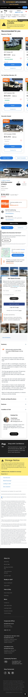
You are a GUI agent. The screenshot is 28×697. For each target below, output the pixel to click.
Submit (14, 298)
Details (12, 64)
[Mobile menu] (1, 11)
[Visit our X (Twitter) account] (9, 673)
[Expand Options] (20, 50)
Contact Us (13, 68)
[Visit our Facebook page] (5, 673)
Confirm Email (9, 296)
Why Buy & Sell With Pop (8, 568)
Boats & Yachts (4, 7)
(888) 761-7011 (19, 12)
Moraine (14, 16)
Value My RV (7, 585)
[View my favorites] (26, 12)
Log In (19, 7)
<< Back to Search (5, 180)
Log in (20, 310)
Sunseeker (3, 16)
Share (18, 184)
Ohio (9, 16)
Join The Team (7, 575)
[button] (25, 694)
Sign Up (25, 7)
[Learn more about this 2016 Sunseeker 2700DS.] (13, 125)
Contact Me (14, 434)
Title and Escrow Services (8, 572)
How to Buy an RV (8, 592)
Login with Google (14, 307)
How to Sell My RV (8, 582)
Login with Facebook (14, 304)
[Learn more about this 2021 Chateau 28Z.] (13, 43)
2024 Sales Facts (8, 605)
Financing (6, 595)
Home (2, 14)
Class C (23, 14)
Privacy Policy (16, 286)
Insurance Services (8, 610)
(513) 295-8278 (16, 419)
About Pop (6, 561)
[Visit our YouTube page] (12, 673)
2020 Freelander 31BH (9, 93)
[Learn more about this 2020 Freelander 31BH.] (13, 84)
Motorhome (16, 14)
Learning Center (7, 608)
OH (12, 250)
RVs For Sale (8, 14)
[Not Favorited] (21, 58)
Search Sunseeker (21, 158)
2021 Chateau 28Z (8, 52)
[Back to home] (5, 11)
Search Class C (6, 158)
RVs (9, 7)
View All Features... (10, 213)
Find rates (6, 240)
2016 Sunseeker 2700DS (10, 134)
